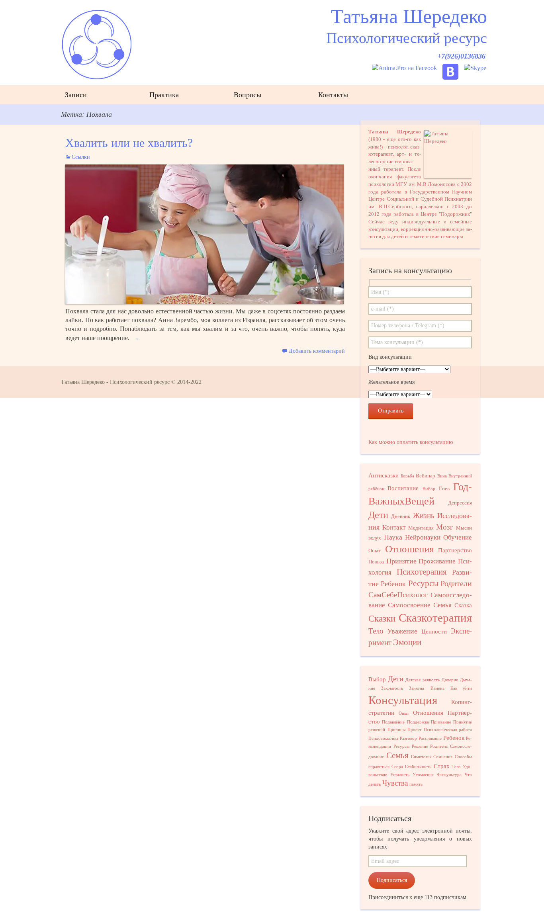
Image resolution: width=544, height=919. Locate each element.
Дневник (400, 516)
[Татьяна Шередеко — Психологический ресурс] (272, 43)
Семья (442, 605)
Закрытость (392, 688)
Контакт (393, 527)
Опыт (374, 550)
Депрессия (460, 503)
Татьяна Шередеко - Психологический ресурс (115, 382)
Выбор (429, 489)
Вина (442, 476)
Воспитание (403, 488)
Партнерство (455, 550)
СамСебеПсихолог (398, 595)
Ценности (434, 631)
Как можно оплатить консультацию (410, 442)
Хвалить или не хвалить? (129, 142)
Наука (393, 537)
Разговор (408, 738)
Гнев (444, 488)
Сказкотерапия (435, 617)
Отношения (409, 549)
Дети (378, 515)
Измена (437, 688)
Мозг (444, 527)
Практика (164, 95)
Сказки (381, 619)
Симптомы (421, 757)
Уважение (402, 631)
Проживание (437, 561)
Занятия (416, 688)
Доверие (450, 680)
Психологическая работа (448, 729)
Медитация (421, 528)
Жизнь (423, 515)
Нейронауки (422, 537)
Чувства (395, 783)
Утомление (423, 774)
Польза (376, 562)
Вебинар (425, 476)
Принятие (401, 561)
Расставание (430, 738)
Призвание (441, 722)
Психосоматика (383, 738)
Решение (420, 746)
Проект (414, 729)
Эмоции (407, 642)
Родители (456, 583)
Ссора (397, 767)
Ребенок (393, 584)
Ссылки (81, 157)
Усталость (399, 774)
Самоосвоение (409, 605)
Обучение (457, 537)
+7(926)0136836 (461, 56)
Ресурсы (423, 583)
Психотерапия (422, 572)
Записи (76, 95)
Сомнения (442, 757)
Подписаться (392, 880)
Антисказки (383, 475)
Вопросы (247, 95)
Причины (396, 729)
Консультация (402, 700)
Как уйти (461, 688)
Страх (442, 766)
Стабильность (418, 767)
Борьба (407, 476)
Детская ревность (422, 680)
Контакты (333, 95)
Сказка (463, 605)
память (416, 784)
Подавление (393, 722)
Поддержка (418, 722)
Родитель (439, 746)
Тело (376, 631)
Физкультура (449, 774)
